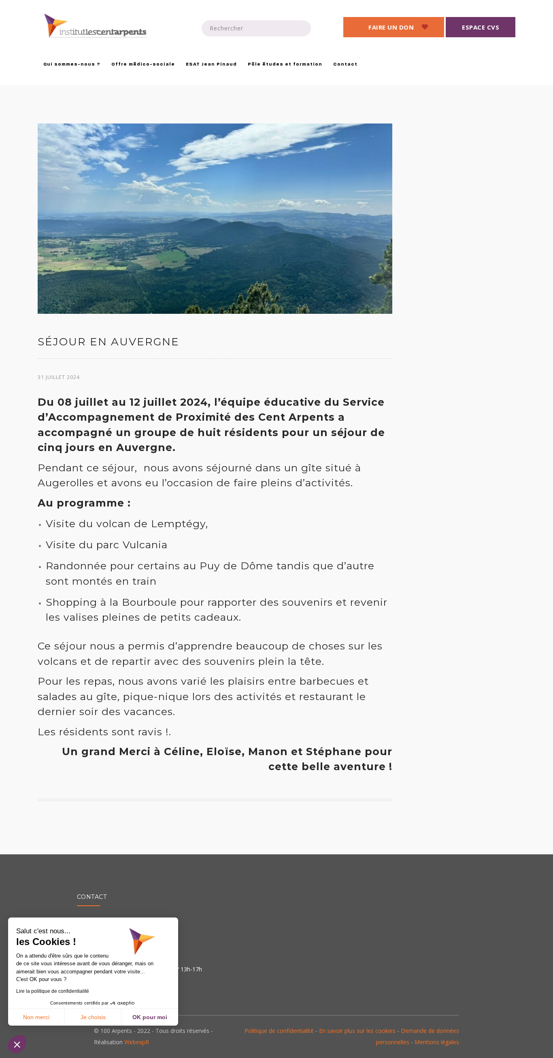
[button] (17, 1044)
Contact (345, 64)
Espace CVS (480, 27)
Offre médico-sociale (143, 64)
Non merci (36, 1017)
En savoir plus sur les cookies (357, 1031)
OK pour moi (149, 1017)
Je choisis (93, 1017)
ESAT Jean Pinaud (211, 64)
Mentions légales (437, 1042)
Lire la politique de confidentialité (52, 991)
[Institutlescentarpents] (96, 26)
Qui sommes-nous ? (71, 64)
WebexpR (136, 1042)
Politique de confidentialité (279, 1031)
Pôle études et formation (285, 64)
